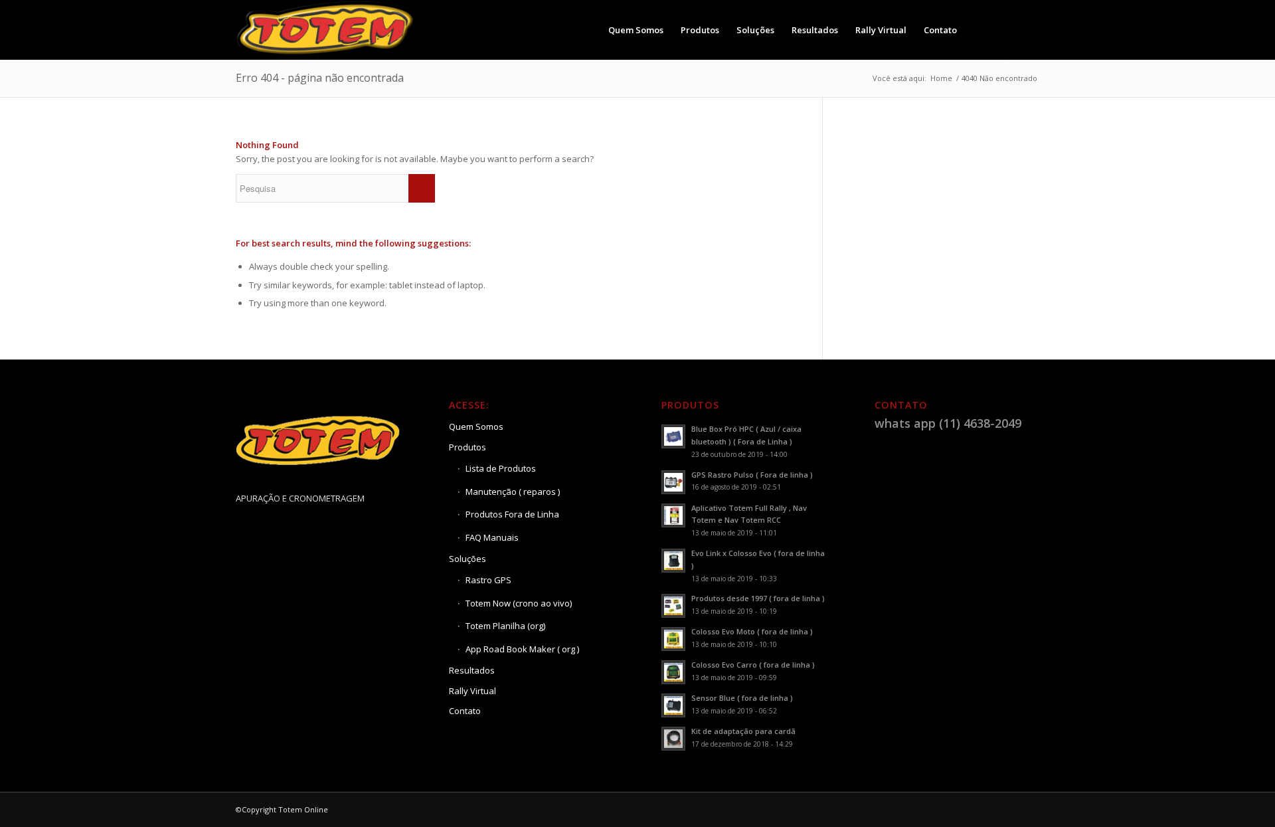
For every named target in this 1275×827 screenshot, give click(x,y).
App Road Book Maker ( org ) (522, 649)
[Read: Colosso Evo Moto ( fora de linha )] (673, 639)
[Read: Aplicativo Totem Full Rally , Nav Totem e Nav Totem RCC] (673, 515)
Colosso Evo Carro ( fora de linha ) (753, 665)
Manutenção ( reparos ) (513, 492)
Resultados (472, 670)
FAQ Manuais (492, 537)
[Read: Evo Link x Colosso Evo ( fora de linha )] (673, 561)
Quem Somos (476, 426)
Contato (465, 711)
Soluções (467, 559)
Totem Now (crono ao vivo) (519, 603)
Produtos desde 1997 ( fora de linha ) (758, 598)
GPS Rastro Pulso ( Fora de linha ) (752, 475)
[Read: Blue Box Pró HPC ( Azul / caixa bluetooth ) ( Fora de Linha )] (673, 436)
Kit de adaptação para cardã (743, 731)
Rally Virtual (472, 691)
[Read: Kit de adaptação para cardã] (673, 739)
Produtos (467, 447)
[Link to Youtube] (1029, 29)
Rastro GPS (488, 580)
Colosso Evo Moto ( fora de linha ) (752, 631)
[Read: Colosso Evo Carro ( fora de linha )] (673, 672)
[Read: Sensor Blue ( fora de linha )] (673, 705)
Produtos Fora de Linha (512, 514)
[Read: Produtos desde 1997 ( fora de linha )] (673, 606)
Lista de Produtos (501, 468)
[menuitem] (636, 30)
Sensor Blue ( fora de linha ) (742, 698)
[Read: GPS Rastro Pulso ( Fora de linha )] (673, 482)
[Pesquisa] (978, 30)
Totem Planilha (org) (505, 626)
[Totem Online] (327, 30)
